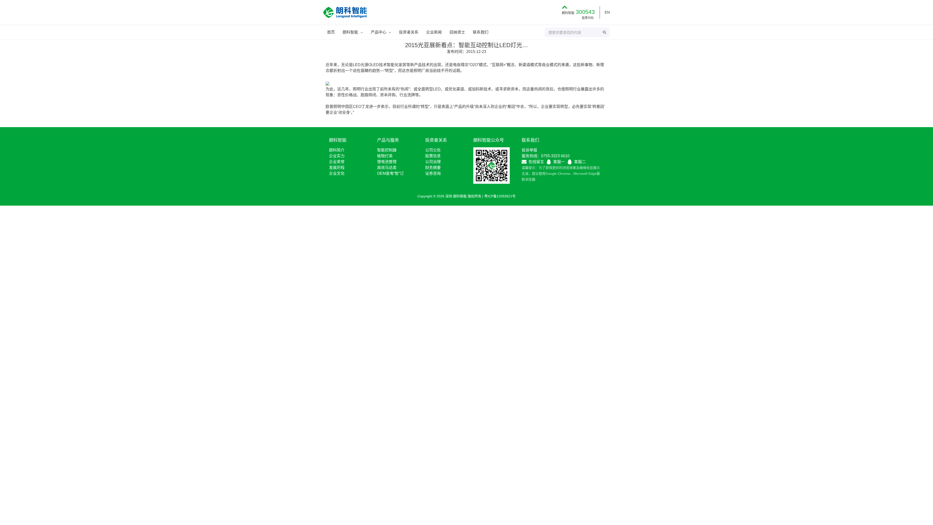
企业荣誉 (337, 162)
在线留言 (536, 162)
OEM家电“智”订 (390, 173)
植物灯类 (385, 156)
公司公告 (433, 150)
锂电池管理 (387, 162)
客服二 (580, 162)
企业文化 (337, 173)
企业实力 (337, 156)
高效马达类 (387, 168)
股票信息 (433, 156)
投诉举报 (529, 150)
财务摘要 (433, 168)
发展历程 (337, 168)
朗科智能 (578, 13)
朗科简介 (337, 150)
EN (607, 12)
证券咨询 (433, 173)
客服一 (559, 162)
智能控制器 (387, 150)
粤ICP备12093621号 (500, 196)
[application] (360, 32)
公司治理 (433, 162)
